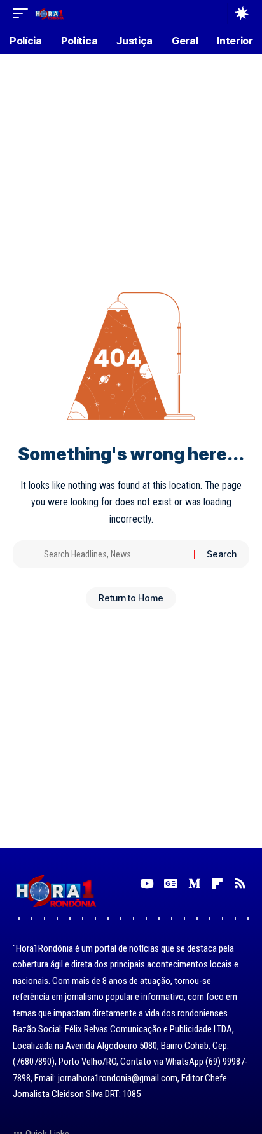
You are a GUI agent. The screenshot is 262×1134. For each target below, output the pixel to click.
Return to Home (131, 597)
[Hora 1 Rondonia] (49, 13)
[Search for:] (114, 554)
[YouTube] (146, 883)
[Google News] (171, 883)
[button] (23, 13)
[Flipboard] (217, 883)
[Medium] (194, 883)
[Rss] (240, 883)
